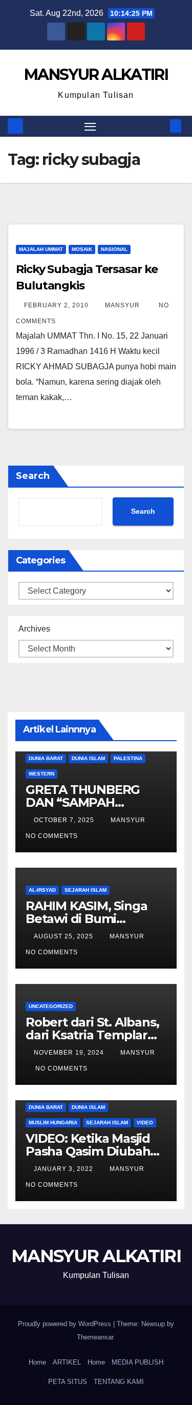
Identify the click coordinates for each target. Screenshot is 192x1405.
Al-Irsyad (42, 890)
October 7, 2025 (65, 820)
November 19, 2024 (70, 1052)
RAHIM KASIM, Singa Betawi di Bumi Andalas (86, 918)
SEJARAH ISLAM (85, 890)
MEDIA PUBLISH (137, 1362)
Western (41, 774)
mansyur (123, 305)
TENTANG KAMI (119, 1382)
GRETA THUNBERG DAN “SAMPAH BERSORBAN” (83, 802)
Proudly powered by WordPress (65, 1324)
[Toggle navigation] (90, 126)
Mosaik (82, 249)
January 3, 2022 (64, 1168)
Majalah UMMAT (41, 249)
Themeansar (95, 1337)
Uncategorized (51, 1006)
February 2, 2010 (57, 305)
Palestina (128, 758)
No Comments (52, 836)
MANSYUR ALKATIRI (96, 74)
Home (37, 1362)
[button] (160, 125)
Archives (34, 628)
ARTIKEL (67, 1362)
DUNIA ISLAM (88, 758)
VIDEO (145, 1122)
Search (33, 475)
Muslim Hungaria (53, 1122)
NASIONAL (114, 249)
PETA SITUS (67, 1382)
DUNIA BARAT (46, 758)
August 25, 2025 (64, 936)
